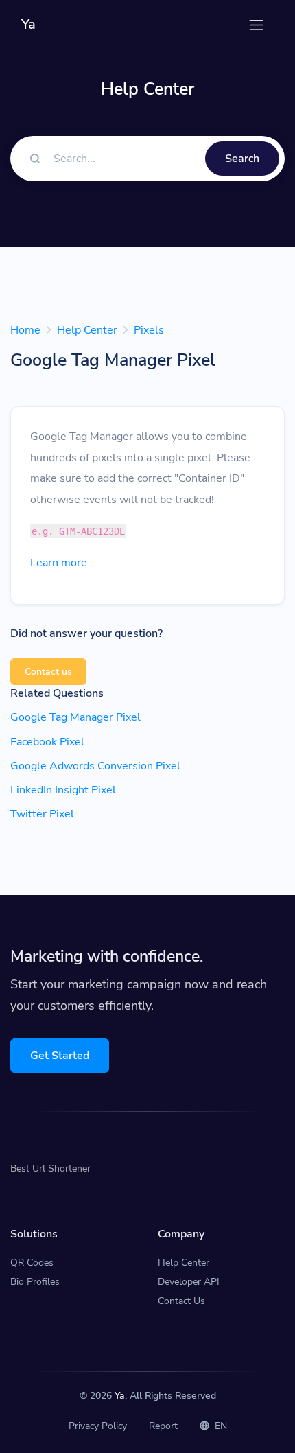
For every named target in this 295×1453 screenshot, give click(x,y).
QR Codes (32, 1262)
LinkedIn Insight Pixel (63, 790)
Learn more (58, 562)
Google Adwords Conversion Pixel (95, 766)
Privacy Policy (98, 1425)
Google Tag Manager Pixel (75, 717)
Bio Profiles (35, 1281)
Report (163, 1425)
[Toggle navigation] (256, 25)
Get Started (59, 1055)
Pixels (149, 330)
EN (219, 1425)
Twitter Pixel (42, 814)
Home (25, 330)
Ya (120, 1395)
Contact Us (181, 1300)
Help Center (87, 330)
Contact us (48, 671)
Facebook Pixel (47, 741)
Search (242, 158)
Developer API (189, 1281)
